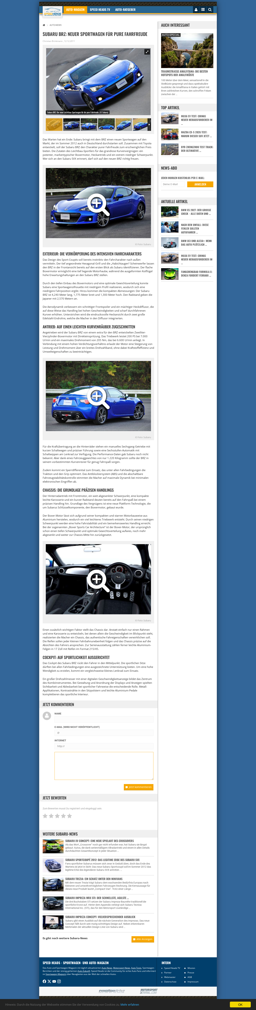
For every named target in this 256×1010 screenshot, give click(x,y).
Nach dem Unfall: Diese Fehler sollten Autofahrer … (195, 228)
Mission (191, 968)
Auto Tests (136, 967)
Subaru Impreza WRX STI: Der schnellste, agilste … (97, 898)
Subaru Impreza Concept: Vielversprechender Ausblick (100, 917)
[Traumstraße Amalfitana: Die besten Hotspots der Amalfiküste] (187, 50)
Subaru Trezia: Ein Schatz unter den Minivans (93, 879)
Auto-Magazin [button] (75, 9)
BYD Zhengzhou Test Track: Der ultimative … (197, 148)
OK (240, 1004)
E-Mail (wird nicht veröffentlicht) (77, 727)
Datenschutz (170, 981)
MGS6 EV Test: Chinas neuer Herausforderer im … (196, 119)
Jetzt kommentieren (140, 787)
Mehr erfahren (130, 1004)
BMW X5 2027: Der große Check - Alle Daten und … (196, 211)
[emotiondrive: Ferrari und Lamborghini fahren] (111, 991)
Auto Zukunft (84, 971)
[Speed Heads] (52, 12)
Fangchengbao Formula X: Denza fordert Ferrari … (196, 273)
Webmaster (170, 977)
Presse (191, 972)
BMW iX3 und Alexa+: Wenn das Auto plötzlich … (196, 242)
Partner (168, 972)
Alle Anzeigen (144, 939)
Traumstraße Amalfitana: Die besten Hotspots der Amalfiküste (184, 73)
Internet (60, 740)
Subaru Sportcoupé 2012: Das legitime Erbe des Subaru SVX (102, 860)
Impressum (193, 981)
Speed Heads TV (172, 968)
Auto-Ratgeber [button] (125, 9)
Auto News (107, 967)
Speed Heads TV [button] (100, 9)
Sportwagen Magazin (56, 974)
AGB (190, 977)
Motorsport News (121, 967)
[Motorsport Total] (149, 991)
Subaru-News (78, 938)
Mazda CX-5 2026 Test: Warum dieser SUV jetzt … (196, 134)
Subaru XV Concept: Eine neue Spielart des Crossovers (99, 841)
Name (58, 713)
